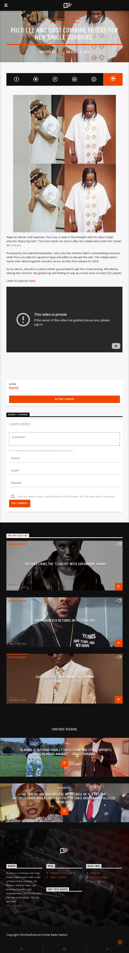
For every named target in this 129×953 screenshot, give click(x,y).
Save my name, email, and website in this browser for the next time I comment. (66, 496)
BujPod (61, 52)
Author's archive (64, 399)
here (32, 281)
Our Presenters (98, 881)
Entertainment (59, 22)
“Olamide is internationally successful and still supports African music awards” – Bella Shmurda (65, 752)
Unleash (15, 245)
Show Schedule (58, 877)
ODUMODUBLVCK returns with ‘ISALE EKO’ (65, 621)
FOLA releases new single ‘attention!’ (65, 677)
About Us (95, 873)
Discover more (14, 905)
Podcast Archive (99, 877)
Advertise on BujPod (61, 873)
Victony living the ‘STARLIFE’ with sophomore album (65, 564)
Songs (75, 22)
